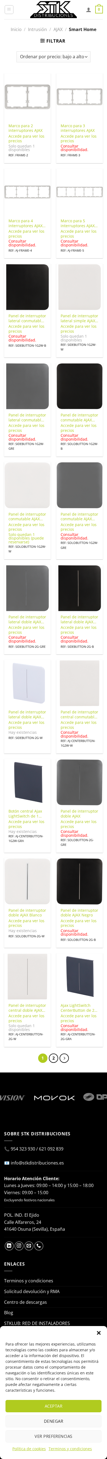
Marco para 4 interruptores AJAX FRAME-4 (26, 223)
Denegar (53, 1421)
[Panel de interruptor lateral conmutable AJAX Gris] (27, 386)
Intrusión (37, 29)
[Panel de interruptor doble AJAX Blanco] (27, 881)
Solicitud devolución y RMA (32, 1291)
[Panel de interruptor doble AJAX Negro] (79, 881)
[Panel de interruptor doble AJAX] (79, 782)
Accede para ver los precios (26, 138)
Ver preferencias (53, 1436)
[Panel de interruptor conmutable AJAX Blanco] (27, 485)
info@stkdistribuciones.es (37, 1163)
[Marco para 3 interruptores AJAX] (79, 96)
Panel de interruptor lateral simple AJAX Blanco (79, 318)
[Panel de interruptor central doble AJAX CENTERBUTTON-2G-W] (27, 976)
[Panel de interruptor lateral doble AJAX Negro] (79, 588)
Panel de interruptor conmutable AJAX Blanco (27, 516)
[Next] (64, 1058)
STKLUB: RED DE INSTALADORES (37, 1323)
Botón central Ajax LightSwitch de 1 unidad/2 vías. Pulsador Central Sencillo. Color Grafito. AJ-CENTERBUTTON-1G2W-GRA (25, 813)
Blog (8, 1313)
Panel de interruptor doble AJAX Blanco (27, 913)
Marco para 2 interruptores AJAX (26, 128)
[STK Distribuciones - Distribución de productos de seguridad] (53, 9)
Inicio (16, 29)
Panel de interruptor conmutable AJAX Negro (79, 417)
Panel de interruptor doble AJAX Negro (79, 913)
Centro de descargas (25, 1302)
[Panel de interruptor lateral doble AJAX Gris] (27, 588)
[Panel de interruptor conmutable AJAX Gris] (79, 485)
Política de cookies (29, 1448)
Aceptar (53, 1406)
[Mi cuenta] (88, 10)
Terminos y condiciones (70, 1448)
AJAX (58, 29)
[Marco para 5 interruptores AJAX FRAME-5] (79, 192)
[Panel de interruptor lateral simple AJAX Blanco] (79, 287)
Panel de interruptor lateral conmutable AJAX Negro (27, 318)
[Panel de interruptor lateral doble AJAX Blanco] (27, 683)
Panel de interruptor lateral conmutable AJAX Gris (27, 417)
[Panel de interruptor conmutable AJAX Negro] (79, 386)
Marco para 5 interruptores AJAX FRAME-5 (78, 223)
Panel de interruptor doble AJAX (79, 813)
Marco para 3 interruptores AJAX (78, 128)
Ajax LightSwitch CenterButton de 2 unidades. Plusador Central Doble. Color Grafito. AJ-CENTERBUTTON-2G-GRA (79, 1008)
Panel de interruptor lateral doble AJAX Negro (79, 619)
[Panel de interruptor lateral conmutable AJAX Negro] (27, 287)
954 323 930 (23, 1149)
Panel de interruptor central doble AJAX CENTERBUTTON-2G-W (27, 1008)
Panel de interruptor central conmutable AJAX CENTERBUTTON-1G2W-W (79, 714)
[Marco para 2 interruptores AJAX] (27, 96)
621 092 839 (51, 1149)
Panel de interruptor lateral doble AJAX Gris (27, 619)
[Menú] (9, 9)
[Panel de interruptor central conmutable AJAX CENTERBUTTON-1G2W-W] (79, 683)
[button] (99, 1333)
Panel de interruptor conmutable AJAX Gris (79, 516)
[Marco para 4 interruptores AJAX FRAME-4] (27, 192)
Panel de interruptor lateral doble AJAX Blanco (27, 714)
